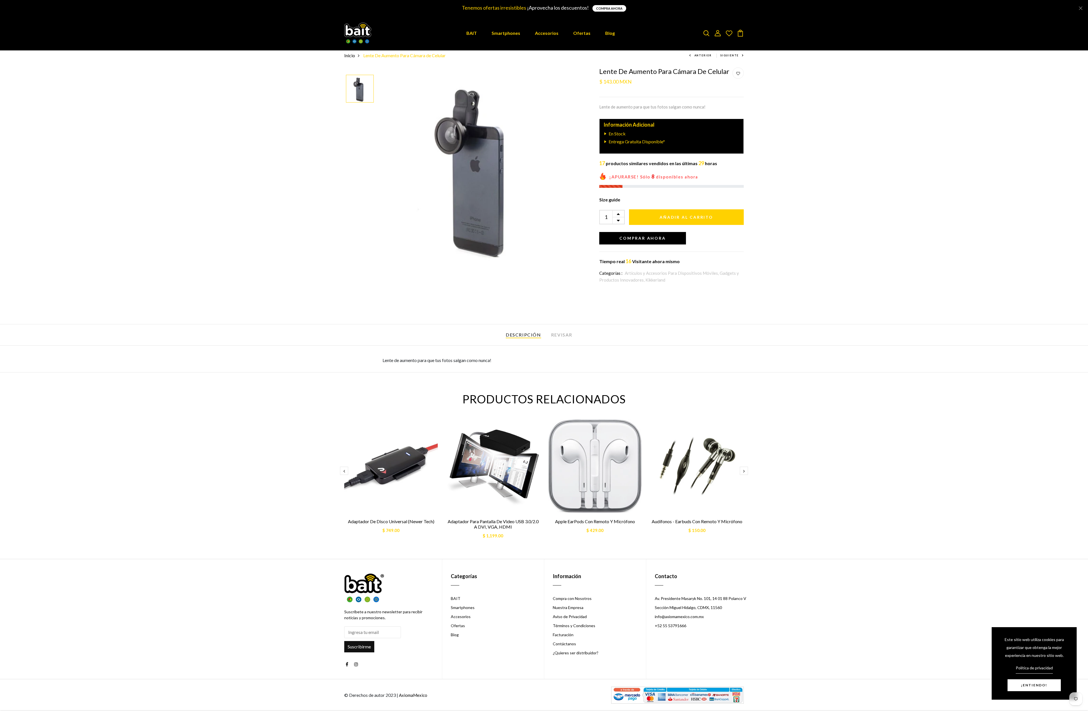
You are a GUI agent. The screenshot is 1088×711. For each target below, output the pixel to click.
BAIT (471, 33)
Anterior (703, 55)
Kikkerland (655, 279)
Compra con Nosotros (572, 598)
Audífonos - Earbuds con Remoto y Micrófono (697, 521)
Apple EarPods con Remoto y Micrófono (595, 521)
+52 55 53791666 (670, 625)
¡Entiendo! (1034, 685)
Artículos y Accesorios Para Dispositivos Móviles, (672, 273)
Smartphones (506, 33)
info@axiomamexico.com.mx (679, 616)
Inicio (349, 55)
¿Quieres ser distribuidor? (575, 652)
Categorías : (610, 273)
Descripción (523, 334)
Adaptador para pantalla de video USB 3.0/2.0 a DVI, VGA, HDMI (493, 524)
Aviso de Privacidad (570, 616)
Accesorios (546, 33)
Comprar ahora (642, 238)
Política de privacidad (1034, 667)
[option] (359, 89)
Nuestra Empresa (568, 607)
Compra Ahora (609, 8)
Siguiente (729, 55)
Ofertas (581, 33)
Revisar (561, 334)
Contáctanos (564, 643)
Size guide (609, 199)
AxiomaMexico (413, 695)
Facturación (563, 634)
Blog (610, 33)
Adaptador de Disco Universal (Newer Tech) (391, 521)
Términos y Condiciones (574, 625)
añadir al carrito (686, 217)
